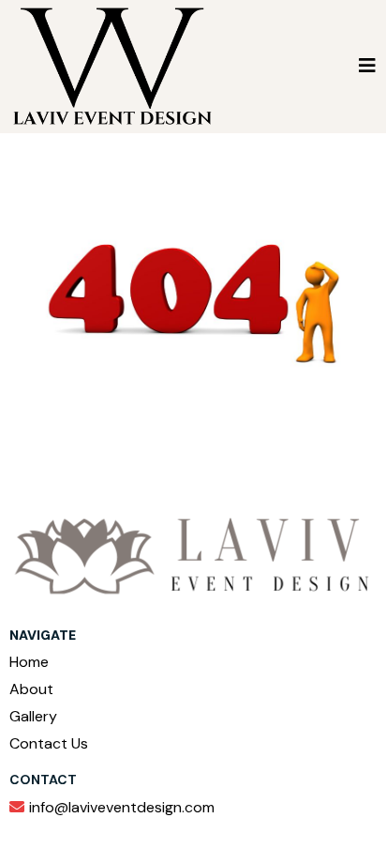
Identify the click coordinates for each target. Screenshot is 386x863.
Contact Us (48, 743)
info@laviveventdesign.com (122, 807)
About (31, 689)
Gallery (33, 716)
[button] (368, 66)
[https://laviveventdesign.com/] (112, 65)
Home (29, 662)
